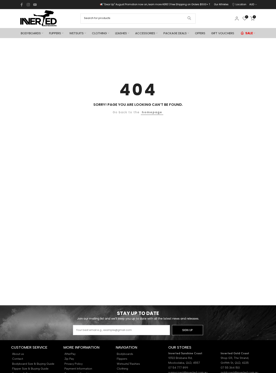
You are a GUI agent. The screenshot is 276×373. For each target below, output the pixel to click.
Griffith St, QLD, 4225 (235, 363)
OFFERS (200, 33)
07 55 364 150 (230, 367)
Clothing (122, 368)
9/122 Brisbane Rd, (180, 358)
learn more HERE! (148, 4)
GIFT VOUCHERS (222, 33)
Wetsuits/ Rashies (128, 364)
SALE (249, 33)
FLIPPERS (55, 33)
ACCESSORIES (145, 33)
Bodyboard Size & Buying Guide (33, 364)
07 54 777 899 (178, 367)
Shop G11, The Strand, (235, 358)
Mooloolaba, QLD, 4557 (184, 363)
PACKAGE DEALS (175, 33)
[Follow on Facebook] (21, 4)
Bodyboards (125, 354)
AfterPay (70, 354)
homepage (152, 112)
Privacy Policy (73, 364)
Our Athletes (221, 4)
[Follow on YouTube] (35, 4)
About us (18, 354)
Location (241, 4)
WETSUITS (76, 33)
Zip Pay (69, 359)
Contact (17, 359)
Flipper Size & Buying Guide (30, 368)
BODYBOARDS (31, 33)
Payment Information (78, 368)
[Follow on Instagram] (28, 4)
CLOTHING (99, 33)
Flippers (122, 359)
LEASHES (121, 33)
